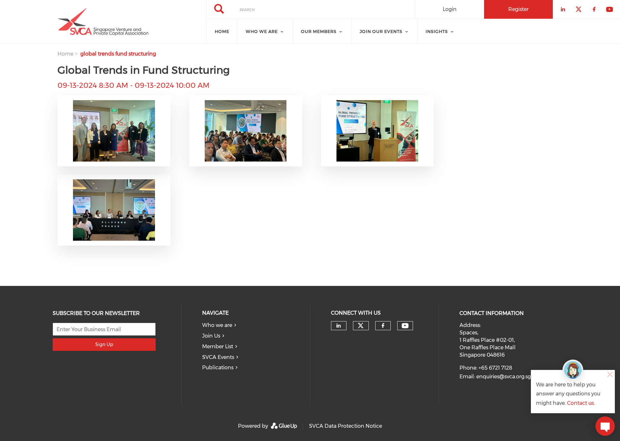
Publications (217, 367)
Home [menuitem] (222, 31)
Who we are (217, 325)
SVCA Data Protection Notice (345, 426)
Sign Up (104, 344)
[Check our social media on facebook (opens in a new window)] (383, 325)
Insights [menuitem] (437, 31)
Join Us (211, 336)
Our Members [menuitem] (318, 31)
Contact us (580, 403)
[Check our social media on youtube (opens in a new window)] (405, 325)
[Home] (103, 22)
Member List (217, 346)
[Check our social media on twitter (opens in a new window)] (360, 325)
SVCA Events (218, 357)
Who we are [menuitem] (262, 31)
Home (65, 54)
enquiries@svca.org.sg (503, 376)
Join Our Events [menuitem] (381, 31)
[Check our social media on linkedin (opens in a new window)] (339, 325)
